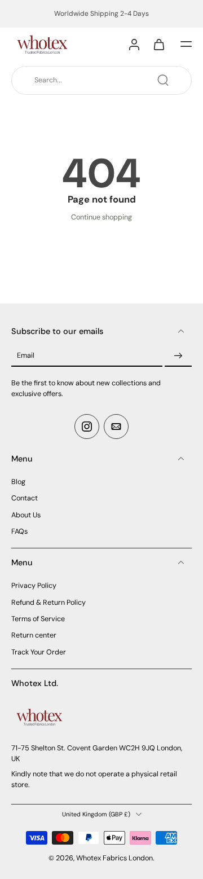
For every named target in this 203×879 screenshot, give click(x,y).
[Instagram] (86, 426)
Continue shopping (101, 217)
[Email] (116, 426)
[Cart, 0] (159, 44)
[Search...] (163, 80)
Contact (24, 498)
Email (25, 355)
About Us (26, 515)
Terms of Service (38, 618)
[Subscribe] (178, 356)
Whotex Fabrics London (114, 858)
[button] (186, 44)
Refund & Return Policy (48, 602)
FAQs (19, 531)
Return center (33, 635)
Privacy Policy (33, 585)
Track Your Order (38, 652)
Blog (18, 481)
